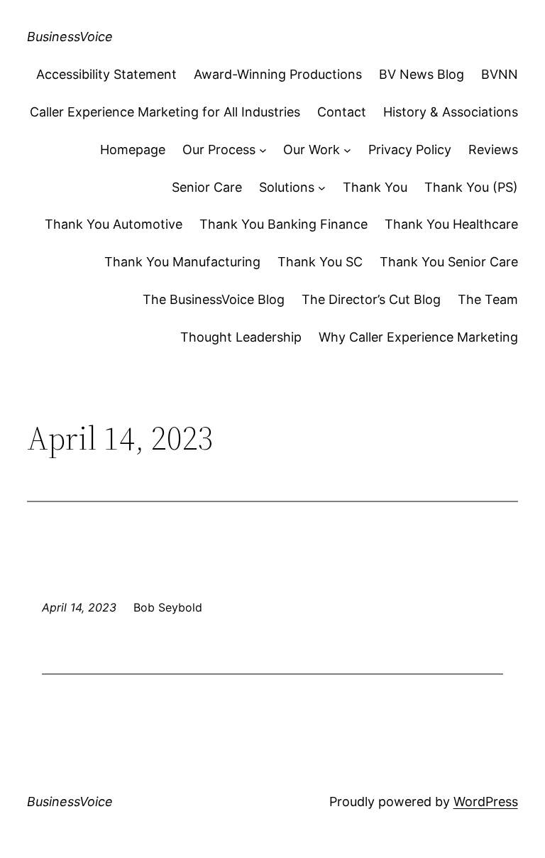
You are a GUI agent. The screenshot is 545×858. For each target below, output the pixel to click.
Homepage (132, 149)
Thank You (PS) (471, 187)
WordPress (485, 801)
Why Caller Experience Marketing (418, 337)
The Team (488, 299)
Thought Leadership (241, 337)
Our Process (218, 149)
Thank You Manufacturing (182, 261)
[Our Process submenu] (263, 150)
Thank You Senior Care (449, 261)
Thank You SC (320, 261)
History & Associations (450, 111)
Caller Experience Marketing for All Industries (165, 111)
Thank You (375, 187)
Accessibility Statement (106, 74)
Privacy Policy (409, 149)
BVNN (499, 74)
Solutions (286, 187)
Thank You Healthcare (451, 224)
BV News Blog (421, 74)
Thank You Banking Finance (283, 224)
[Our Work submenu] (347, 150)
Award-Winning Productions (278, 74)
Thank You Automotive (113, 224)
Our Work (311, 149)
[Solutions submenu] (322, 188)
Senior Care (207, 187)
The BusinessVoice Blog (214, 299)
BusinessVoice (70, 36)
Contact (341, 111)
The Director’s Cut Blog (371, 299)
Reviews (493, 149)
